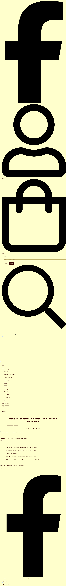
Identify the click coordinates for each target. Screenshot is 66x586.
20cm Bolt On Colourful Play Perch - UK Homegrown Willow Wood (11, 467)
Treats (5, 400)
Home (3, 365)
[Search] (16, 334)
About (3, 366)
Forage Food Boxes (7, 379)
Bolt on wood (6, 371)
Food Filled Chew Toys (8, 377)
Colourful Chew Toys (7, 376)
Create (35, 579)
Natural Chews (6, 389)
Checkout (11, 263)
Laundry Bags (6, 386)
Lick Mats (5, 388)
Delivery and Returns (5, 405)
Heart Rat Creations (10, 425)
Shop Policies (4, 411)
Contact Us (4, 409)
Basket (6, 263)
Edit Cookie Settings (24, 579)
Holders (5, 385)
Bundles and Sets (7, 373)
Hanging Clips (6, 383)
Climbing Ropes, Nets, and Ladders (10, 374)
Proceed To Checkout (36, 428)
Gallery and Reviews (5, 403)
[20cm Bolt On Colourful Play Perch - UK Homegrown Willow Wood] (12, 465)
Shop (3, 368)
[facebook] (34, 102)
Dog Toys (7, 394)
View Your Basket (29, 428)
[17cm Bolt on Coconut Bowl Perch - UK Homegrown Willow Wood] (1, 435)
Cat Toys (7, 393)
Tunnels (5, 402)
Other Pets (6, 391)
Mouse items (8, 397)
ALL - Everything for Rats (8, 369)
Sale (4, 399)
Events (3, 408)
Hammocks (6, 382)
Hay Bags (7, 396)
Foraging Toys (6, 380)
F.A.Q (3, 406)
